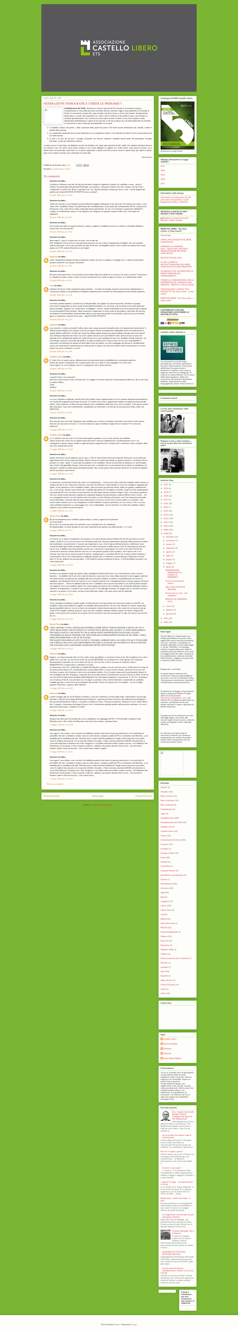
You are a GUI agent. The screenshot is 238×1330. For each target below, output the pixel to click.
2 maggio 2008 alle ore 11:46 (61, 511)
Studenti (164, 976)
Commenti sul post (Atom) (101, 805)
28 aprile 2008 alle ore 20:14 (61, 217)
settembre (170, 548)
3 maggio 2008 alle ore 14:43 (61, 710)
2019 (163, 175)
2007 (166, 618)
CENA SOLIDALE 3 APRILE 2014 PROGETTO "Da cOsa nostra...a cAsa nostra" (177, 291)
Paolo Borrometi (168, 923)
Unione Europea (168, 985)
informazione (166, 884)
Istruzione (165, 888)
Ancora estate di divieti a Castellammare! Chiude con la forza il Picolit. (177, 1270)
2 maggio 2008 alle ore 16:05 (61, 565)
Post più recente (51, 796)
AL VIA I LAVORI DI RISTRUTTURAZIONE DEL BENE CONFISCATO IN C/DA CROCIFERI (176, 264)
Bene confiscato (168, 800)
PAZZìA (164, 927)
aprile (168, 567)
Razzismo (165, 945)
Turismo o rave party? (171, 1168)
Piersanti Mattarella (169, 932)
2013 (166, 515)
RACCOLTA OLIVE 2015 (171, 258)
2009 (166, 530)
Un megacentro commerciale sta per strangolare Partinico (178, 1215)
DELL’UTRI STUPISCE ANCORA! (175, 588)
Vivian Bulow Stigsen (172, 1058)
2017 (163, 183)
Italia (163, 892)
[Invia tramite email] (77, 165)
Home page (97, 796)
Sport (163, 971)
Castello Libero (56, 357)
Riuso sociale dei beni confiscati (174, 958)
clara (52, 286)
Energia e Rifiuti (167, 853)
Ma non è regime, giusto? (172, 1151)
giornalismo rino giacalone (172, 875)
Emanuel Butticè (170, 1044)
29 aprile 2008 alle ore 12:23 (61, 320)
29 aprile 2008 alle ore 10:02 (61, 280)
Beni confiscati (167, 805)
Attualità (164, 792)
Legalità (164, 901)
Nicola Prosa (55, 516)
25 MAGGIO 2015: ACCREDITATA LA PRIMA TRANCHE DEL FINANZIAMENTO (177, 273)
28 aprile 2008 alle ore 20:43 (61, 232)
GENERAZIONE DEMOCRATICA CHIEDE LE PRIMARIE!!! (173, 573)
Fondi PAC (165, 866)
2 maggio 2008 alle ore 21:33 (61, 619)
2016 (166, 503)
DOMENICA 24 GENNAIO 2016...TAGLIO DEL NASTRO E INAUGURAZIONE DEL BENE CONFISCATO (174, 249)
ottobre (169, 544)
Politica (68, 169)
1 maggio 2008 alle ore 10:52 (61, 430)
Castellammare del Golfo (171, 822)
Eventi (163, 857)
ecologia (164, 849)
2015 (166, 507)
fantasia (164, 862)
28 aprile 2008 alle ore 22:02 (61, 251)
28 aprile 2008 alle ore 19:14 (61, 195)
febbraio (170, 610)
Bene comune (167, 796)
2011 (166, 522)
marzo (169, 606)
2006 (166, 622)
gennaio (170, 614)
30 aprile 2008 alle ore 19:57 (61, 413)
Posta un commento (55, 784)
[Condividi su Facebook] (85, 165)
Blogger (134, 1325)
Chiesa (164, 835)
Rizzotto (164, 963)
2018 (163, 179)
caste (163, 814)
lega (162, 897)
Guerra (164, 879)
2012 (166, 518)
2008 (166, 533)
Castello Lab (166, 827)
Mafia (163, 919)
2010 (166, 526)
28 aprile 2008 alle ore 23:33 (61, 266)
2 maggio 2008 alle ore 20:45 (61, 594)
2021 (163, 166)
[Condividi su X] (82, 165)
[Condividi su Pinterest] (87, 165)
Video (163, 993)
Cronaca (164, 844)
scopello (164, 967)
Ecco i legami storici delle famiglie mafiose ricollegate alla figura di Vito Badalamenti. (183, 1115)
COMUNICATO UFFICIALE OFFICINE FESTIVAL (174, 1253)
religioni (164, 954)
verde (163, 989)
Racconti (164, 941)
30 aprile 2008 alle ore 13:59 (61, 369)
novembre (170, 540)
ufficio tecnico (166, 980)
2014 (166, 511)
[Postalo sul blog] (80, 165)
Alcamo (164, 787)
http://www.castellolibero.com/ (173, 698)
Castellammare (58, 169)
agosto (169, 552)
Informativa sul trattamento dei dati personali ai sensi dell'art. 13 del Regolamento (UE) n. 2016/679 (176, 199)
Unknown (54, 257)
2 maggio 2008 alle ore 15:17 (61, 530)
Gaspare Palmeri (168, 870)
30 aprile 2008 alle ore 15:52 (61, 391)
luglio (168, 555)
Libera (163, 905)
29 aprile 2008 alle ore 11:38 (61, 295)
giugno (169, 559)
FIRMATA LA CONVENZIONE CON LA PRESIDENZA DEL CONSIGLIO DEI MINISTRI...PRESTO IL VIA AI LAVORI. (177, 282)
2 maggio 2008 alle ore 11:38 (61, 474)
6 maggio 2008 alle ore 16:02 (61, 779)
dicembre (170, 537)
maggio (169, 563)
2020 (163, 170)
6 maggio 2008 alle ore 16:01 (61, 752)
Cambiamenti (166, 809)
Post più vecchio (144, 796)
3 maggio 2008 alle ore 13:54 (61, 649)
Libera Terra (166, 910)
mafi (162, 914)
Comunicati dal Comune (171, 840)
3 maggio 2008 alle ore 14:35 (61, 688)
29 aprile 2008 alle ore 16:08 (61, 351)
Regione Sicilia (167, 949)
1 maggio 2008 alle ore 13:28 (61, 449)
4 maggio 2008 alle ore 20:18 (61, 725)
